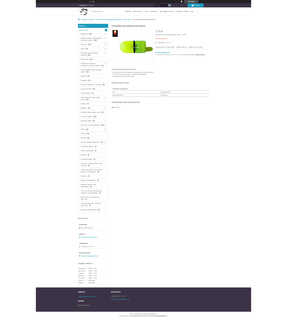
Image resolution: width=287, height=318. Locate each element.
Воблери (84, 108)
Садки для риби (86, 89)
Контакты (154, 11)
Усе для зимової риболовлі (90, 142)
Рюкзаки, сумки (86, 120)
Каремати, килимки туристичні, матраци (91, 164)
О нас (146, 11)
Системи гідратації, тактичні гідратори (91, 204)
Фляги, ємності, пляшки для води (90, 198)
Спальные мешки (86, 159)
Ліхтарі (83, 133)
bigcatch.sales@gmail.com (89, 256)
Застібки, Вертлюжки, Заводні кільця (91, 71)
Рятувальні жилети (87, 146)
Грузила (83, 76)
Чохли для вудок (86, 116)
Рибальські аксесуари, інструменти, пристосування (90, 64)
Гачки (82, 48)
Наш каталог (137, 11)
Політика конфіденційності (158, 316)
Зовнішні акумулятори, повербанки (88, 185)
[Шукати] (169, 5)
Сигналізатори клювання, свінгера (109, 19)
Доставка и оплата (167, 11)
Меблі (83, 129)
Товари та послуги (88, 19)
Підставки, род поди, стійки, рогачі (90, 98)
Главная (128, 11)
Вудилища (84, 34)
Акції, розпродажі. (87, 150)
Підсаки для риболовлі (88, 209)
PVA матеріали (86, 93)
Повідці (83, 138)
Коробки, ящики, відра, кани (90, 112)
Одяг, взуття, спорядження (90, 125)
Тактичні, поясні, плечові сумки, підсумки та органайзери (91, 192)
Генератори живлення (88, 180)
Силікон (83, 103)
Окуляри (84, 155)
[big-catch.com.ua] (83, 11)
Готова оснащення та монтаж (91, 84)
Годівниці (84, 80)
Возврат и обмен (182, 11)
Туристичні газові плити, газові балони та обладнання (91, 170)
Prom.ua (154, 314)
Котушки (84, 44)
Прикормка (85, 59)
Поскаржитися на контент (140, 316)
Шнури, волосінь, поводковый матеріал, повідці (91, 39)
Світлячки (126, 19)
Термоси (84, 176)
